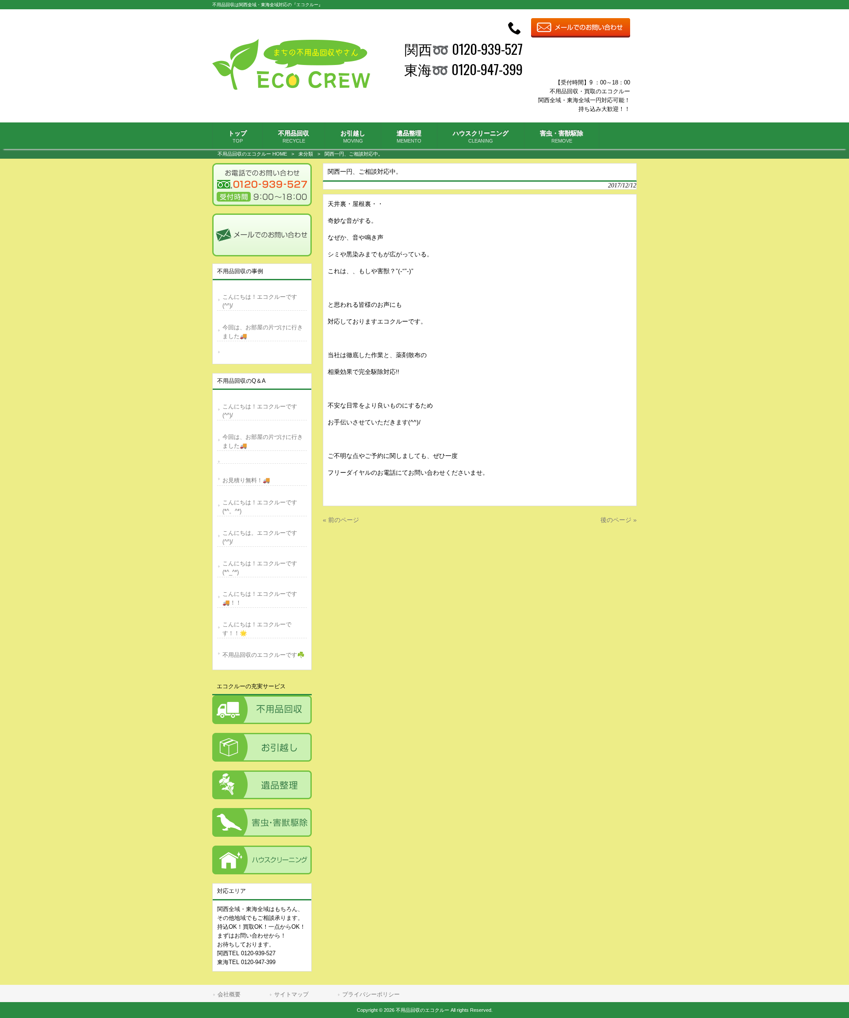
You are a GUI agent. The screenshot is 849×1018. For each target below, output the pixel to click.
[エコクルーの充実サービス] (262, 709)
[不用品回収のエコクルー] (291, 87)
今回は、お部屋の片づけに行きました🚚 (262, 331)
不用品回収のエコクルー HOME (252, 153)
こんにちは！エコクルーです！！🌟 (256, 629)
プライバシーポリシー (371, 994)
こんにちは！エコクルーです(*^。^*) (259, 507)
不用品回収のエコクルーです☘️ (263, 655)
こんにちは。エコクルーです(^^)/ (259, 537)
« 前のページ (341, 519)
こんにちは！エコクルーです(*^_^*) (259, 568)
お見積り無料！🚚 (246, 480)
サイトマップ (291, 994)
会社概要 (229, 994)
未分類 (305, 153)
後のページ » (618, 519)
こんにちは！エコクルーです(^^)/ (259, 301)
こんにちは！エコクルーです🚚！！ (259, 598)
